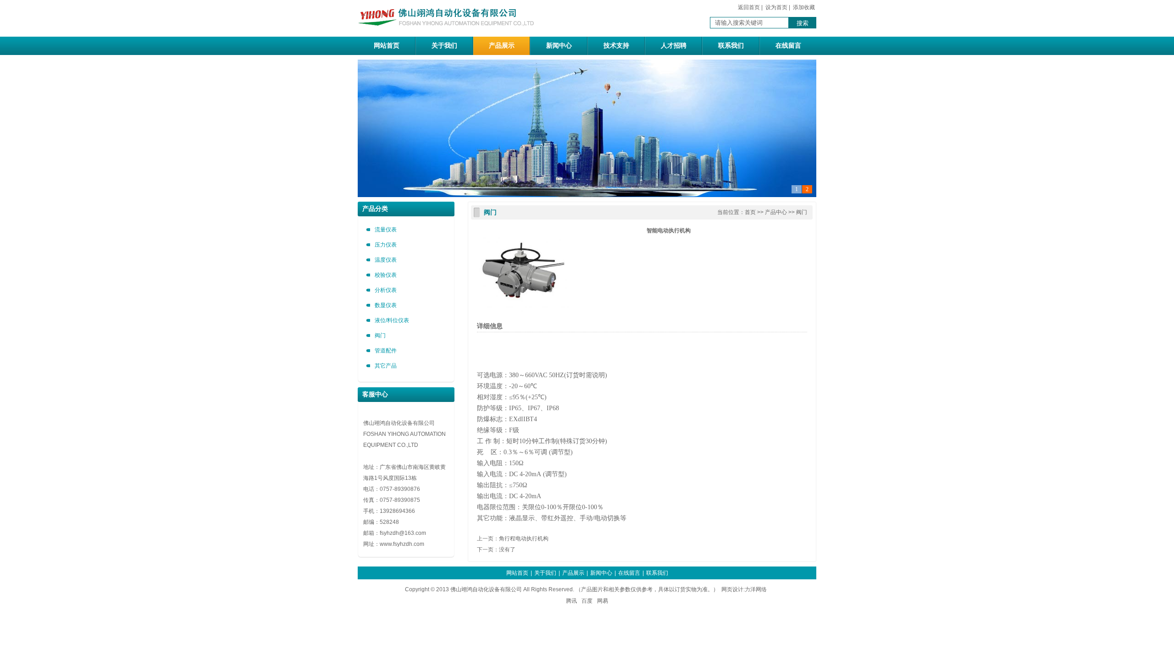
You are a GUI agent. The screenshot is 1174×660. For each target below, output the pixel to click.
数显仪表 (386, 305)
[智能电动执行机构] (523, 314)
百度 (587, 601)
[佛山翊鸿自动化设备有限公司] (449, 31)
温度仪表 (386, 260)
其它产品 (386, 366)
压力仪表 (386, 245)
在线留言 (788, 45)
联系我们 (731, 45)
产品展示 (502, 45)
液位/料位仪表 (392, 320)
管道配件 (386, 350)
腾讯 (571, 601)
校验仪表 (386, 275)
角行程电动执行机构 (523, 538)
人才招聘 (674, 45)
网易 (602, 601)
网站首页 (386, 45)
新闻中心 (559, 45)
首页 (750, 212)
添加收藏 (804, 7)
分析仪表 (386, 290)
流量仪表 (386, 229)
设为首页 (776, 7)
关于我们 (444, 45)
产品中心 (776, 212)
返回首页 (749, 7)
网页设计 (732, 589)
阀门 (380, 335)
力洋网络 (756, 589)
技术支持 (616, 45)
